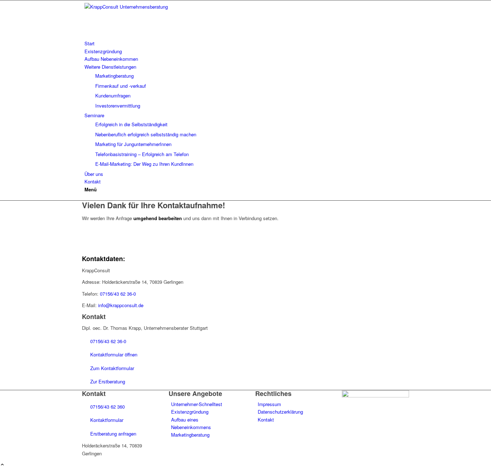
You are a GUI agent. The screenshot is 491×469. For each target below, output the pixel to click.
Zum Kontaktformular (111, 368)
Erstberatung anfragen (112, 433)
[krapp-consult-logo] (136, 6)
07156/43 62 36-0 (118, 293)
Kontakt (266, 419)
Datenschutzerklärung (280, 411)
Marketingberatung (190, 434)
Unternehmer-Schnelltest (196, 404)
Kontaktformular (106, 419)
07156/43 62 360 (107, 406)
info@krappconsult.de (120, 305)
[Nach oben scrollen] (2, 464)
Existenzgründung (189, 411)
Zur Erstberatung (107, 381)
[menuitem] (246, 43)
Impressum (269, 404)
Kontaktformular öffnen (113, 354)
